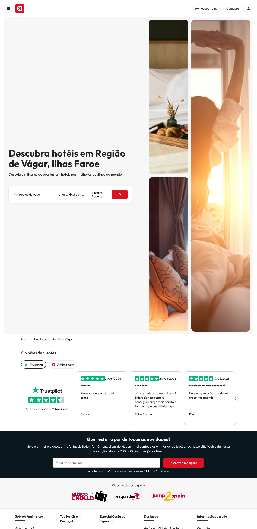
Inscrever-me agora (183, 463)
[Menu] (8, 8)
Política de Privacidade (156, 471)
